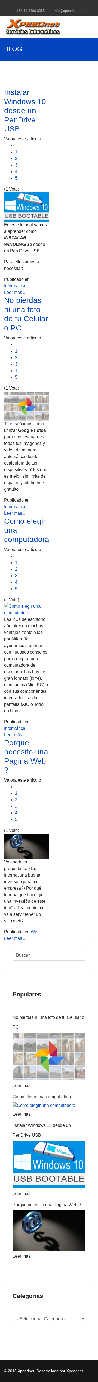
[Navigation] (92, 27)
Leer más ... (15, 292)
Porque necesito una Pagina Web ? (47, 1204)
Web (35, 931)
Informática (14, 286)
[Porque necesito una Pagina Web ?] (26, 846)
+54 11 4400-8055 (31, 11)
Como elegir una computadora (42, 1096)
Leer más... (23, 1085)
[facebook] (38, 5)
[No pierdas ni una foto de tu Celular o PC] (26, 406)
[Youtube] (52, 5)
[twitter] (45, 5)
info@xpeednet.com (69, 11)
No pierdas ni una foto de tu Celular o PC (48, 1022)
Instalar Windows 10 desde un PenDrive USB (25, 110)
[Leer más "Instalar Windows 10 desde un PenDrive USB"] (49, 1164)
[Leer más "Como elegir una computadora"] (49, 1105)
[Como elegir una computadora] (26, 609)
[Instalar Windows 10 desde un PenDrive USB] (26, 207)
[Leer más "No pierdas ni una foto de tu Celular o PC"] (49, 1056)
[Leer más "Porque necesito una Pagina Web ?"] (49, 1230)
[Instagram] (59, 5)
